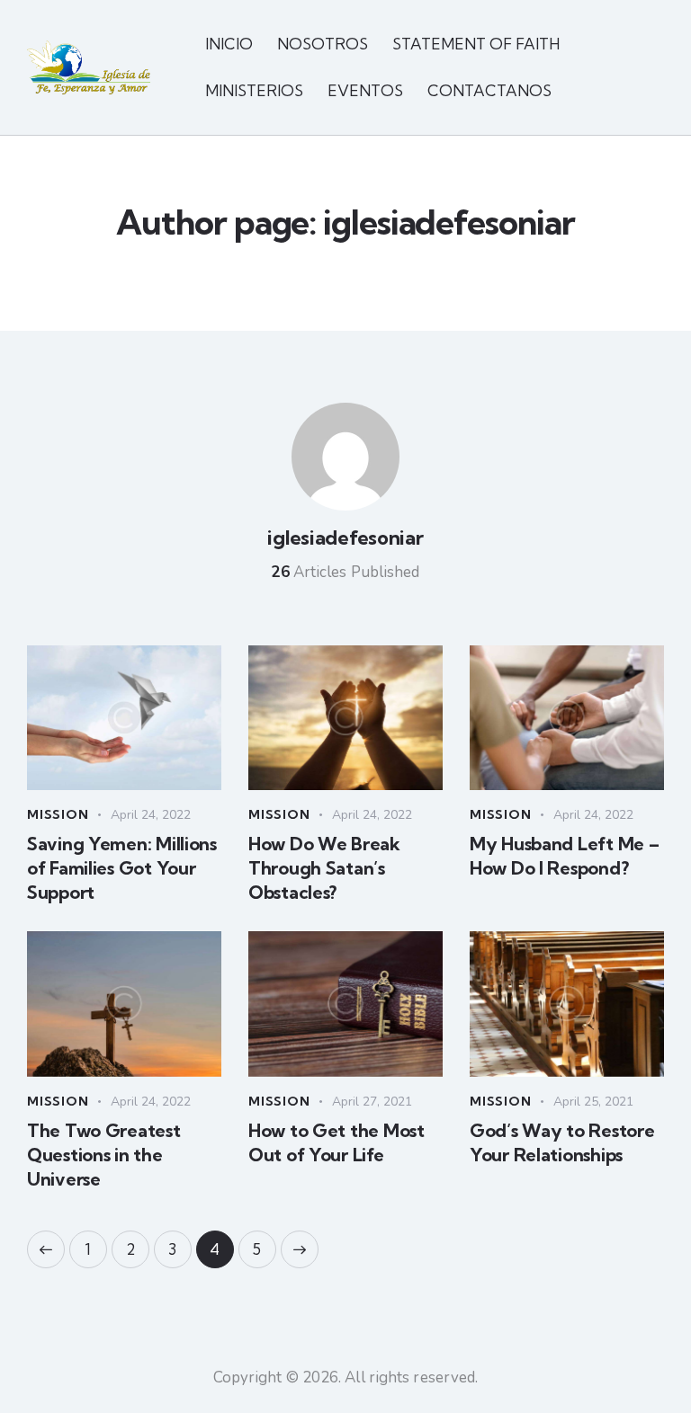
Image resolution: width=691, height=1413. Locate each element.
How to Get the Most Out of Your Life (336, 1142)
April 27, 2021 (372, 1101)
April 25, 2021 (593, 1101)
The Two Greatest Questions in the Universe (104, 1154)
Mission (58, 814)
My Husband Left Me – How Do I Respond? (564, 855)
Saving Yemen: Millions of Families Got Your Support (122, 867)
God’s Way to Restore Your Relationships (562, 1142)
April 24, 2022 (151, 814)
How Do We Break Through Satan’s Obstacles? (324, 867)
